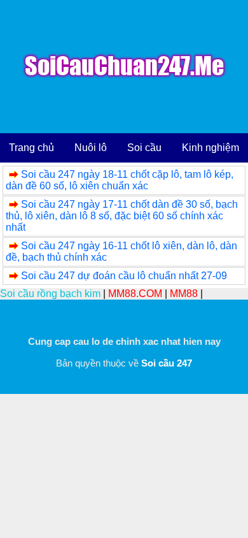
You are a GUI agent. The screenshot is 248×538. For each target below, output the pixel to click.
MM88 (184, 293)
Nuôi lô (90, 147)
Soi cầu (144, 147)
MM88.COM (135, 293)
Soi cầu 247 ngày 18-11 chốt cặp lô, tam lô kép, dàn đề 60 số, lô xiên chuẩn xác (119, 180)
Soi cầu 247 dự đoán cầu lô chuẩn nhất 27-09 (124, 275)
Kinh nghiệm (210, 147)
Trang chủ (31, 147)
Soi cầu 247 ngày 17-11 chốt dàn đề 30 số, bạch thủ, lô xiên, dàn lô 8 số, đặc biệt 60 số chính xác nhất (122, 216)
